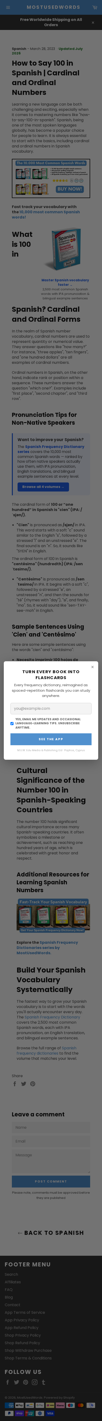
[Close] (92, 667)
